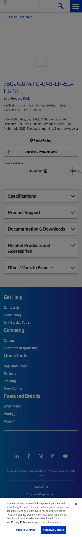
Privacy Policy (19, 522)
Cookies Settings (25, 529)
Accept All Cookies (53, 529)
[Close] (76, 504)
